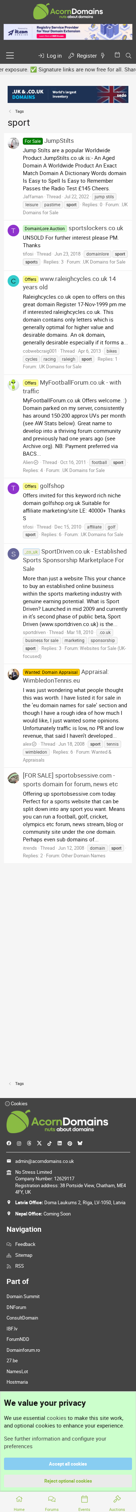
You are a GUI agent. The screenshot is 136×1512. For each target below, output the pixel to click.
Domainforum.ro (23, 1350)
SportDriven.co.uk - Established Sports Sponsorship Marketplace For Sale (75, 560)
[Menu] (9, 55)
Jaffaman (33, 196)
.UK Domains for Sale (103, 261)
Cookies (19, 1103)
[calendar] (119, 54)
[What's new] (104, 55)
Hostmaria (17, 1382)
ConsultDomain (22, 1317)
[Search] (129, 55)
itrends (30, 848)
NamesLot (17, 1371)
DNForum (16, 1307)
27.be (12, 1360)
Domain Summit (23, 1296)
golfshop (44, 485)
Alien (28, 462)
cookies (56, 1417)
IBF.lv (12, 1328)
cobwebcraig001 (40, 351)
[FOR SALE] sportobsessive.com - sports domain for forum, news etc (70, 779)
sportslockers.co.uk (74, 228)
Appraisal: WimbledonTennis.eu (65, 675)
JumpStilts (49, 140)
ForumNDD (18, 1339)
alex (27, 744)
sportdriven (34, 632)
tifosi (28, 253)
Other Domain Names (83, 855)
